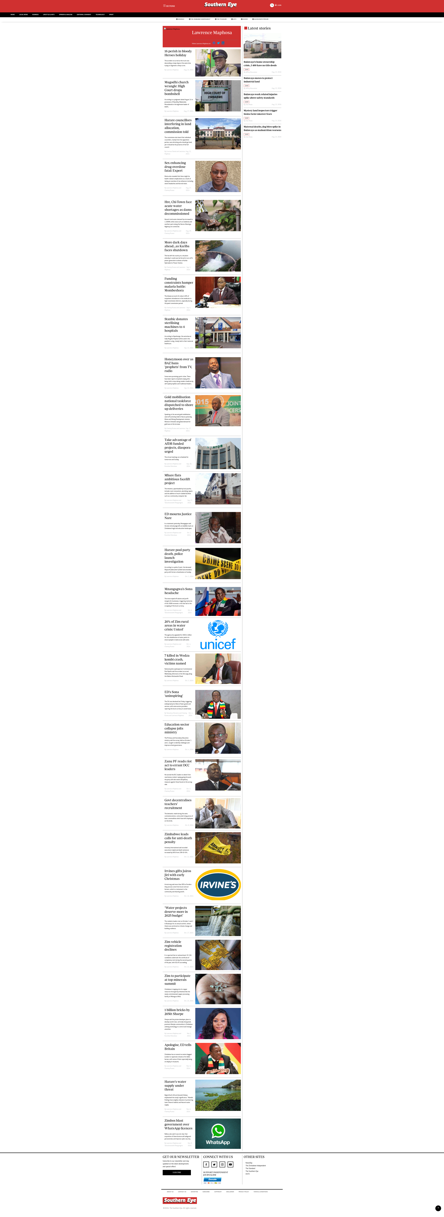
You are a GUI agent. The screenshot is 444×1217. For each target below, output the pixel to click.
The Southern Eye (252, 1171)
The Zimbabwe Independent (200, 19)
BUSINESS (35, 15)
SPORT (111, 15)
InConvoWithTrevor (261, 19)
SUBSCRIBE (177, 1172)
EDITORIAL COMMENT (84, 15)
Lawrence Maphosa (172, 70)
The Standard (222, 19)
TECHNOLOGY (100, 15)
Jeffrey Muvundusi (251, 72)
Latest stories (259, 28)
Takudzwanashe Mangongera (174, 503)
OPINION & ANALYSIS (65, 15)
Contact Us (182, 1192)
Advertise (194, 1192)
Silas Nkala (249, 105)
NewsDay (181, 19)
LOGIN (279, 5)
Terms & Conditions (261, 1192)
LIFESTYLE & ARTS (48, 15)
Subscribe (206, 1192)
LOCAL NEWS (23, 15)
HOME (13, 15)
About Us (170, 1192)
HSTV (234, 19)
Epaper (245, 19)
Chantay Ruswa (169, 190)
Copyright (218, 1192)
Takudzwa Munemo (172, 713)
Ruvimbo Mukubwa (171, 466)
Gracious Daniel (171, 151)
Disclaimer (230, 1192)
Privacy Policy (244, 1192)
